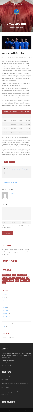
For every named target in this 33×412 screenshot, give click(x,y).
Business (24, 274)
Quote (17, 280)
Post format (10, 280)
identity (16, 277)
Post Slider (23, 57)
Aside (9, 274)
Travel (27, 280)
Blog (6, 161)
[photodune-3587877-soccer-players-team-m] (16, 43)
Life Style (12, 161)
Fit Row (5, 307)
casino (5, 304)
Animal (4, 274)
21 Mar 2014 (6, 57)
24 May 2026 (6, 387)
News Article (6, 313)
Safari (22, 280)
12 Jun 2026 (5, 379)
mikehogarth (15, 57)
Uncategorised (6, 323)
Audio (14, 274)
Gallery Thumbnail (7, 277)
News (3, 280)
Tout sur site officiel (6, 377)
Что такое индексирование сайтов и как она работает (16, 392)
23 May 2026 (6, 394)
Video (3, 283)
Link (28, 277)
